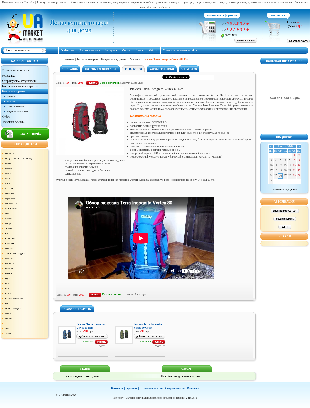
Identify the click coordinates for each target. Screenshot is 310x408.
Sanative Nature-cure (14, 298)
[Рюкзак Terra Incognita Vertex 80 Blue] (101, 343)
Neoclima (9, 258)
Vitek (7, 328)
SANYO (8, 288)
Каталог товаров (87, 59)
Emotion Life (11, 203)
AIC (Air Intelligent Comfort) (18, 158)
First (7, 213)
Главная (68, 59)
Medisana (9, 248)
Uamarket (191, 397)
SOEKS (8, 273)
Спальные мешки (15, 106)
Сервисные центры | (152, 388)
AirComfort (10, 153)
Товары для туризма (113, 59)
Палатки (11, 96)
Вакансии (193, 388)
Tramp (8, 313)
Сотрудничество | (176, 388)
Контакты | (118, 388)
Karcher (8, 233)
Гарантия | (132, 388)
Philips (8, 223)
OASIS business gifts (15, 253)
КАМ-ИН (9, 243)
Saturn (8, 293)
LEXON (8, 228)
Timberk (8, 318)
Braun (7, 178)
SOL (7, 303)
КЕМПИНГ (10, 238)
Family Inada (11, 208)
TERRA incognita (13, 308)
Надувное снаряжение (17, 111)
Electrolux (9, 193)
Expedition (10, 198)
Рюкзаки (11, 101)
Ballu (7, 183)
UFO (7, 323)
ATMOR (8, 168)
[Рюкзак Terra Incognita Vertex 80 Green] (158, 343)
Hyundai (8, 218)
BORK (8, 173)
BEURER (9, 188)
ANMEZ (8, 163)
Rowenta (9, 268)
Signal (8, 278)
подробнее (103, 345)
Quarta (8, 333)
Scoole (8, 283)
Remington (10, 263)
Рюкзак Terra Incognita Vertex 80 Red (166, 59)
